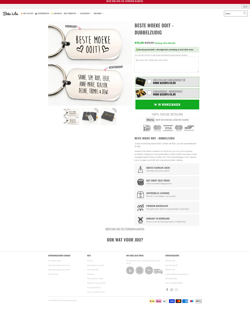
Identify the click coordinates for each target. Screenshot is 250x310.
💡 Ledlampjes (56, 13)
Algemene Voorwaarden (96, 283)
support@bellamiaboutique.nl (176, 274)
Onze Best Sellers (54, 261)
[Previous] (50, 64)
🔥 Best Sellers (27, 13)
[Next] (129, 64)
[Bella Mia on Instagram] (172, 290)
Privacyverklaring (94, 288)
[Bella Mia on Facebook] (167, 290)
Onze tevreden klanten (96, 292)
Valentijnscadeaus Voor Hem (59, 270)
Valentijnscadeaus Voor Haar (59, 265)
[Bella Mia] (10, 14)
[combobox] (235, 13)
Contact (90, 261)
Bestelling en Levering (95, 265)
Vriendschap (53, 274)
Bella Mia (57, 300)
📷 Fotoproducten (42, 13)
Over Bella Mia (92, 270)
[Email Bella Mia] (176, 290)
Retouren (91, 274)
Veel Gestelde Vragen (95, 279)
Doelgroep (98, 13)
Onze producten (70, 13)
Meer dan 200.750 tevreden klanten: (125, 229)
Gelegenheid (85, 13)
